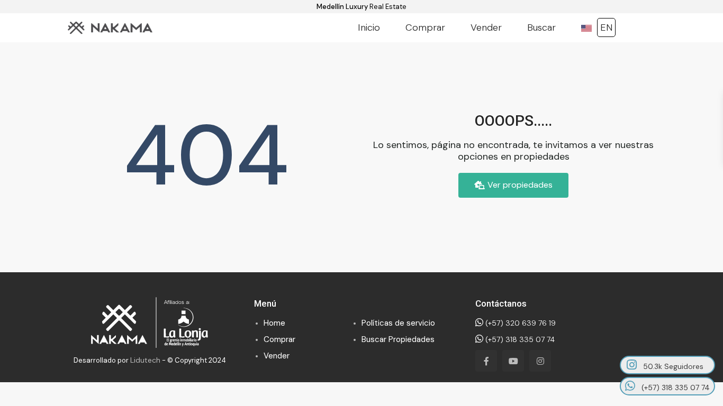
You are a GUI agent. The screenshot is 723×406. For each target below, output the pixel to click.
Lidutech (145, 360)
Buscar (541, 27)
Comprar (425, 27)
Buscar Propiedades (398, 339)
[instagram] (540, 361)
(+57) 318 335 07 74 (519, 339)
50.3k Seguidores (672, 366)
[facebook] (486, 361)
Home (274, 323)
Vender (486, 27)
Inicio (369, 27)
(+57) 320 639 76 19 (519, 323)
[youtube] (513, 361)
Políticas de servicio (398, 323)
